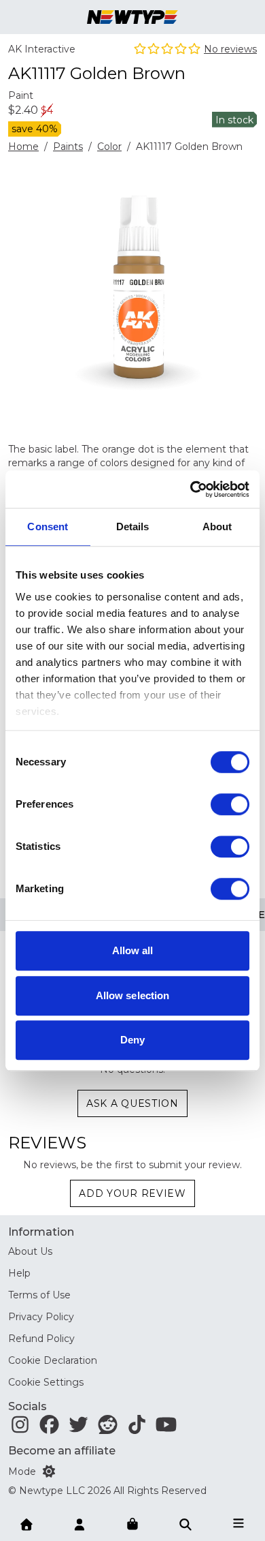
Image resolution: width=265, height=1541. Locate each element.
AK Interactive (41, 49)
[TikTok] (137, 1428)
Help (19, 1273)
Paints (68, 146)
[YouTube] (166, 1428)
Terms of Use (39, 1295)
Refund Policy (41, 1338)
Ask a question (132, 1103)
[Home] (26, 1523)
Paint (20, 95)
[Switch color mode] (48, 1471)
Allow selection (133, 995)
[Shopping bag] (132, 1524)
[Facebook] (49, 1428)
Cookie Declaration (52, 1360)
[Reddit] (108, 1428)
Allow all (133, 950)
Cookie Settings (46, 1382)
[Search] (185, 1523)
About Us (30, 1251)
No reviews (230, 49)
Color (109, 146)
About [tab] (217, 526)
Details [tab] (132, 526)
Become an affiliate (62, 1450)
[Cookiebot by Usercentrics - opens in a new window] (190, 489)
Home (23, 146)
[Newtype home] (132, 17)
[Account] (79, 1523)
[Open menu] (238, 1523)
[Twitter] (78, 1428)
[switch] (230, 804)
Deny (132, 1040)
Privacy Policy (41, 1317)
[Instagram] (20, 1428)
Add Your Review (132, 1193)
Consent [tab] (47, 526)
